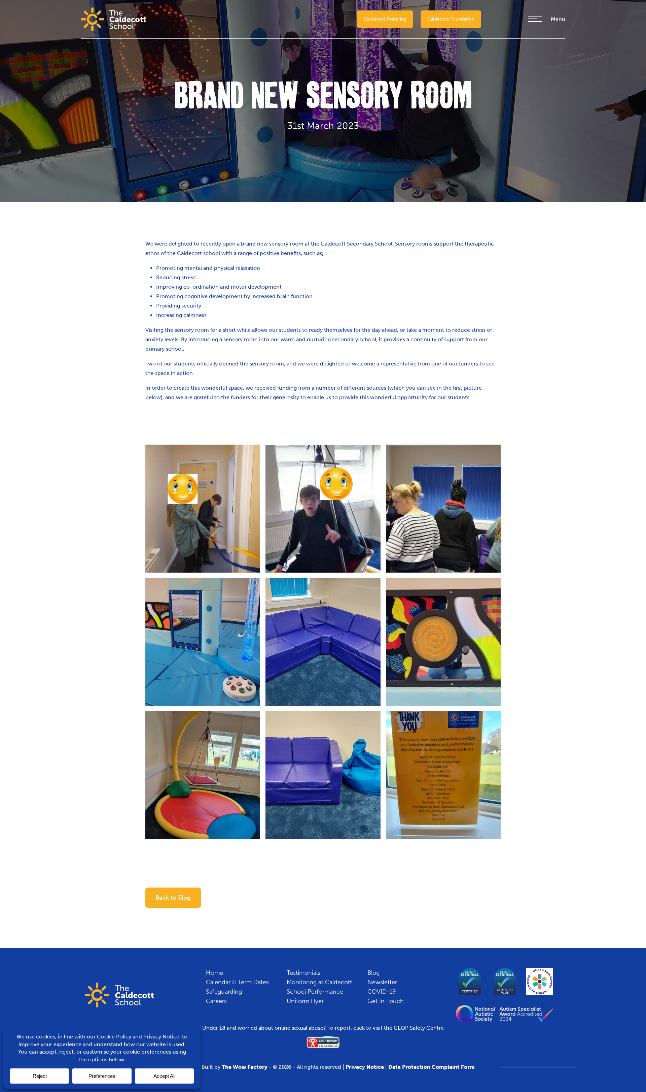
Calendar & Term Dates (237, 982)
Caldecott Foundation (450, 19)
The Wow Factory (244, 1067)
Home (214, 972)
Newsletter (382, 982)
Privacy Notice (365, 1067)
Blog (373, 972)
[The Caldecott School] (113, 18)
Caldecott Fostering (385, 19)
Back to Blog (173, 897)
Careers (216, 1001)
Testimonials (303, 972)
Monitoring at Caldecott (319, 982)
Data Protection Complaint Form (431, 1067)
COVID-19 (381, 991)
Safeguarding (224, 991)
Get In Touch (385, 1001)
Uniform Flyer (305, 1001)
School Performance (315, 991)
